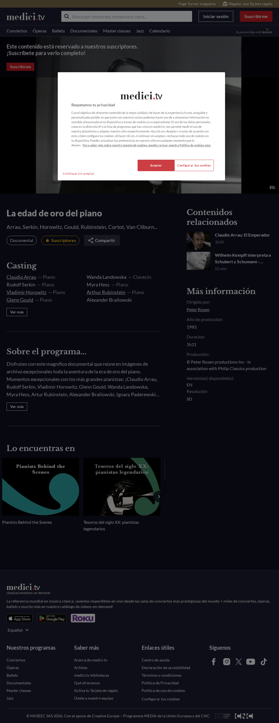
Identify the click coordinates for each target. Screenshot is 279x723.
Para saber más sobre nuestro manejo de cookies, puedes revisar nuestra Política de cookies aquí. (147, 145)
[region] (141, 126)
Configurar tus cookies (194, 165)
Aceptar (156, 165)
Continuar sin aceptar (78, 173)
